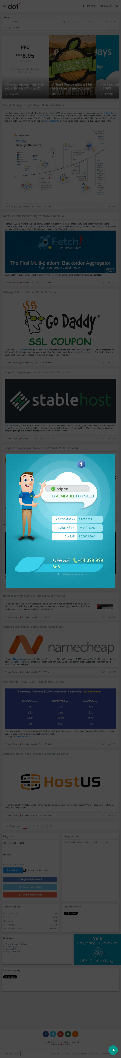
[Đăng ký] (113, 1050)
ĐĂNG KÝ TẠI (66, 528)
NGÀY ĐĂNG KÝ (65, 519)
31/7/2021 (85, 519)
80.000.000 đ (87, 536)
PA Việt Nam (87, 528)
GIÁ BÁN (70, 536)
